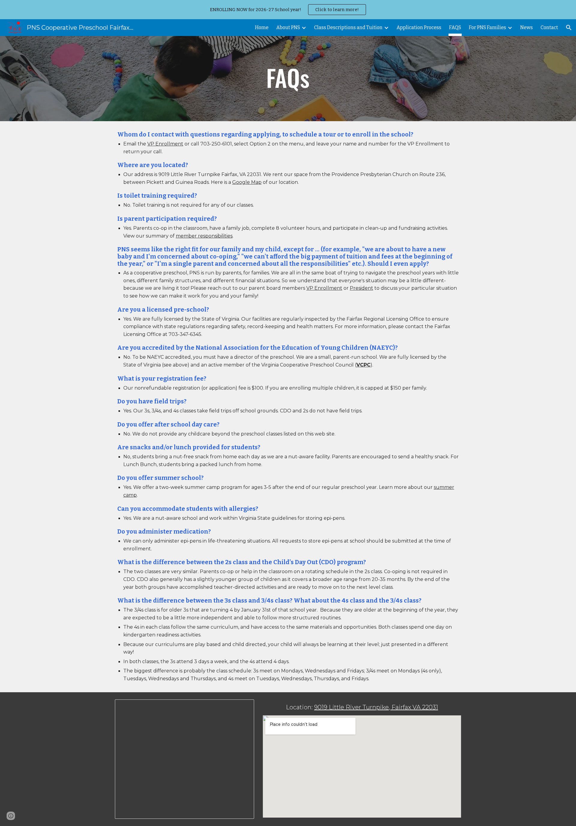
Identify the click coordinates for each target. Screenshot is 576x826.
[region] (288, 9)
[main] (288, 78)
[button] (569, 27)
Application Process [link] (419, 27)
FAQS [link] (455, 27)
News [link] (526, 27)
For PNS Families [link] (487, 27)
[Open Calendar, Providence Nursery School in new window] (242, 707)
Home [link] (261, 27)
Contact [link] (549, 27)
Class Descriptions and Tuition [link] (348, 27)
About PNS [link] (288, 27)
